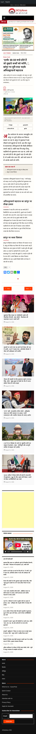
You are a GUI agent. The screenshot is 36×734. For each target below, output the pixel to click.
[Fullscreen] (30, 552)
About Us (5, 694)
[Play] (5, 552)
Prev (8, 288)
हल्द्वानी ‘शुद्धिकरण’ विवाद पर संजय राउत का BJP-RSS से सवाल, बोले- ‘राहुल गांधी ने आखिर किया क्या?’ (17, 632)
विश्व (3, 675)
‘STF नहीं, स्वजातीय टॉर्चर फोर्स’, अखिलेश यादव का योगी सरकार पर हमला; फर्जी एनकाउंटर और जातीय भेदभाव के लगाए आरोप (17, 413)
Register (7, 2)
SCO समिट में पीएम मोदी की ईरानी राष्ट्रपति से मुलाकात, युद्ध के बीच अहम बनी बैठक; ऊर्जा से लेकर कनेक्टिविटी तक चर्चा (17, 477)
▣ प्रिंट (25, 128)
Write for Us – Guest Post (9, 687)
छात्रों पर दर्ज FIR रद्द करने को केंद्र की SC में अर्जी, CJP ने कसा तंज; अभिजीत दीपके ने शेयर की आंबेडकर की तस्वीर (17, 349)
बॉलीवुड (4, 671)
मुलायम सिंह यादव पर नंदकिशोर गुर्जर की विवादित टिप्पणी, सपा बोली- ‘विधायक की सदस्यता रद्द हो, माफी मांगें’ (16, 317)
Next (27, 288)
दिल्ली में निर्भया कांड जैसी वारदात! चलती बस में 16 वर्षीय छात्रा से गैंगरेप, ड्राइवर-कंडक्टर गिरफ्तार (18, 640)
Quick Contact (6, 690)
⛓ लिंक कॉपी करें (10, 128)
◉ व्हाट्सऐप (25, 125)
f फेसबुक (10, 125)
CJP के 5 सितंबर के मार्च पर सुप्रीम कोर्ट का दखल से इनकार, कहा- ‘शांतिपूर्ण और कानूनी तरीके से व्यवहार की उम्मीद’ (17, 445)
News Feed (16, 53)
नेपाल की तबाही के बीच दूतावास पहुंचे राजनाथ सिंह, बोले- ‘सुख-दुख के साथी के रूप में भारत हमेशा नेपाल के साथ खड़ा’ (17, 381)
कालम (3, 663)
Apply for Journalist (7, 706)
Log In (2, 2)
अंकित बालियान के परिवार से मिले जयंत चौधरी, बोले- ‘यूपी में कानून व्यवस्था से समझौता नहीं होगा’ (17, 649)
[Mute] (28, 552)
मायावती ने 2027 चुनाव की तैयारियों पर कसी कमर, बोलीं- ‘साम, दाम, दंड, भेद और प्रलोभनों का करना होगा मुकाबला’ (17, 623)
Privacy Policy (6, 702)
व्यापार (3, 678)
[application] (18, 545)
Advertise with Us (7, 698)
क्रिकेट (4, 667)
